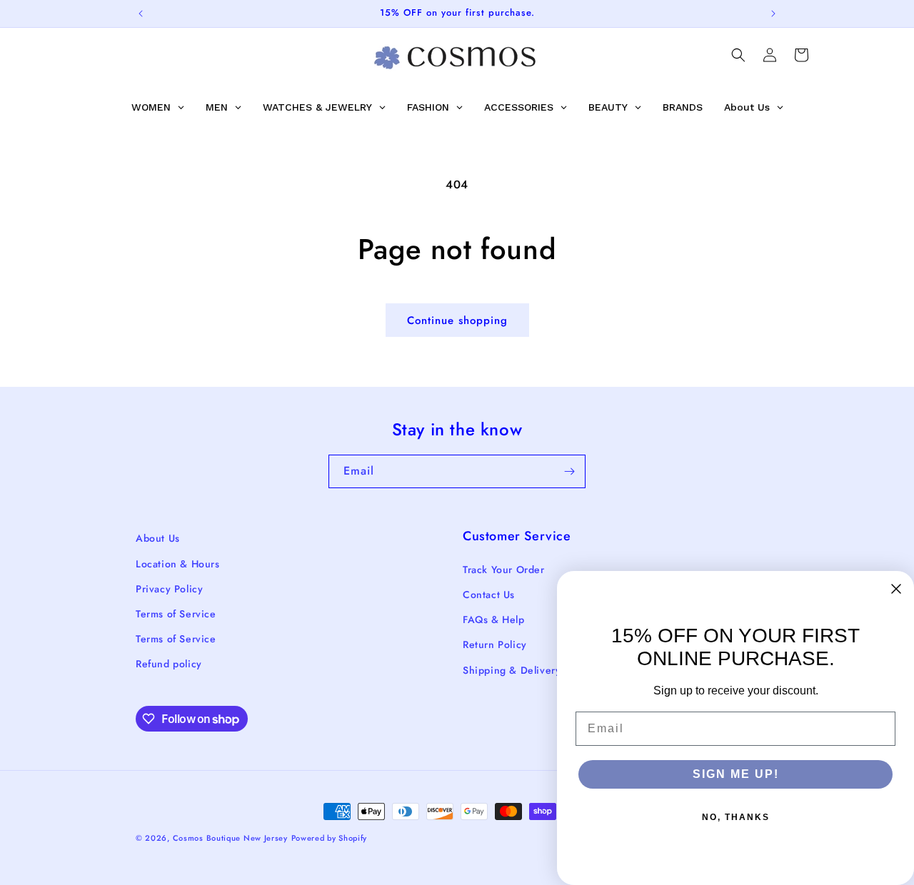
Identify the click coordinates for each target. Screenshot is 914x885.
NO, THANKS (736, 817)
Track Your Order (504, 569)
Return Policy (495, 644)
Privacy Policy (169, 589)
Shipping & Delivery (512, 670)
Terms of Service (176, 614)
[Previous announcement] (140, 13)
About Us (158, 538)
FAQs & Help (494, 619)
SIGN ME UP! (736, 774)
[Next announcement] (773, 13)
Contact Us (489, 594)
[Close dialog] (896, 589)
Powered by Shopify (329, 838)
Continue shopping (457, 320)
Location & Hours (178, 564)
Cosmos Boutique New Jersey (230, 838)
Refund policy (169, 664)
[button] (738, 55)
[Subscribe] (569, 471)
